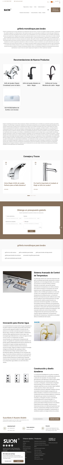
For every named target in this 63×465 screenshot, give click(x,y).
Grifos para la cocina (38, 459)
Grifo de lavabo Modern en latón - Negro (31, 84)
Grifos (35, 6)
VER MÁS (6, 189)
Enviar (31, 231)
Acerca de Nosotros (34, 12)
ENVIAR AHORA (54, 419)
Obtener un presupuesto (55, 9)
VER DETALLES (11, 72)
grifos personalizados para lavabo (13, 258)
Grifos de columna (38, 452)
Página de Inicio (26, 6)
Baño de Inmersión (41, 6)
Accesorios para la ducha (39, 448)
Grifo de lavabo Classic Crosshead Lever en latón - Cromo (12, 84)
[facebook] (59, 1)
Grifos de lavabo (37, 450)
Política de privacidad (53, 442)
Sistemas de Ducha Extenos (40, 443)
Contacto (43, 12)
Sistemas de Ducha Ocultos (40, 441)
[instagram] (57, 1)
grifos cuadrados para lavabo (26, 252)
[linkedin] (59, 2)
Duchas (31, 6)
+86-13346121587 (7, 1)
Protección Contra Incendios (24, 12)
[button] (28, 195)
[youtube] (56, 1)
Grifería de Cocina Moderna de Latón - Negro (51, 84)
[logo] (8, 10)
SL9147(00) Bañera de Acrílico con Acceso (12, 109)
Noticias (40, 12)
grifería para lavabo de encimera (13, 255)
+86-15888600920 (11, 428)
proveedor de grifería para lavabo (31, 255)
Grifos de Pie (37, 457)
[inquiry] (61, 227)
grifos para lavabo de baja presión (44, 252)
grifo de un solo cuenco (10, 252)
